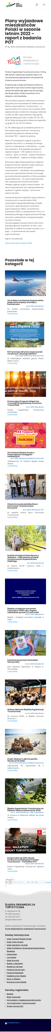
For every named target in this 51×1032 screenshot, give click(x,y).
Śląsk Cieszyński (13, 997)
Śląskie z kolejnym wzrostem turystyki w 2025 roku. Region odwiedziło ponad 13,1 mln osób (23, 610)
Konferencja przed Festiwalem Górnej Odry (22, 661)
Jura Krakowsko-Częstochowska (21, 1003)
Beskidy (10, 994)
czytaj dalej (12, 313)
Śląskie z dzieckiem (15, 963)
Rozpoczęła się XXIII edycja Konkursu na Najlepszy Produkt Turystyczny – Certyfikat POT (23, 860)
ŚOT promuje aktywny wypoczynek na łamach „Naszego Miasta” (24, 353)
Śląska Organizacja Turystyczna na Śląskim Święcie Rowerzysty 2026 (25, 809)
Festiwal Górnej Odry (16, 970)
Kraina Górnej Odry (15, 1006)
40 (32, 882)
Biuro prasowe (38, 356)
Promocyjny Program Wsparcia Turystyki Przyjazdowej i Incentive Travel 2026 (24, 403)
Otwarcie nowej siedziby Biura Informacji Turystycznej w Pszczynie (22, 506)
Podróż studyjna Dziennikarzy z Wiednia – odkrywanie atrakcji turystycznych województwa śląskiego (23, 558)
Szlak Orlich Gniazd (15, 942)
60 (36, 882)
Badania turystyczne (36, 47)
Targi (31, 812)
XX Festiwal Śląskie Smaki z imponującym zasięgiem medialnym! (21, 454)
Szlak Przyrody (13, 960)
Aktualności (21, 47)
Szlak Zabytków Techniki (17, 945)
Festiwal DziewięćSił (15, 973)
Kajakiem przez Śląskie (16, 976)
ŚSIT (42, 510)
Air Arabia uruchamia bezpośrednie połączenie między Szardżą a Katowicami (25, 302)
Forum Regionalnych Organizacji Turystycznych (25, 929)
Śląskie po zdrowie (15, 966)
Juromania (11, 957)
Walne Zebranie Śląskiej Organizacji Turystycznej (25, 710)
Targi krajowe (39, 812)
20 (28, 882)
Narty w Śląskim (13, 979)
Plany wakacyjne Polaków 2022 (18, 243)
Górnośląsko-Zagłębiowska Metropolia (24, 1000)
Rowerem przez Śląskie (16, 982)
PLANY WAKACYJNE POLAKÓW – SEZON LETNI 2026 (23, 760)
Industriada (12, 954)
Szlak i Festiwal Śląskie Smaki (19, 939)
